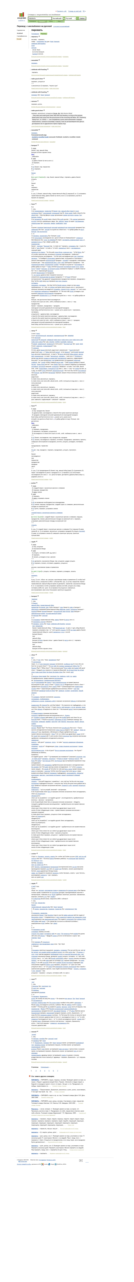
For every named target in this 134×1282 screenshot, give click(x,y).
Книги (51, 21)
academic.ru (21, 20)
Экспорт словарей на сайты (24, 1164)
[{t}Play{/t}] (39, 36)
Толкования (32, 21)
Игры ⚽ (60, 21)
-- (46, 56)
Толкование (35, 34)
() (40, 137)
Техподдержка (42, 1159)
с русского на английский (61, 26)
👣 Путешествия (22, 1161)
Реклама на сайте (51, 1159)
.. (44, 896)
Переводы (42, 21)
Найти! (82, 18)
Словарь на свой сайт (74, 11)
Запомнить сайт (62, 11)
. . (49, 295)
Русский (19, 39)
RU (84, 11)
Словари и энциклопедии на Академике (44, 15)
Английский (20, 33)
